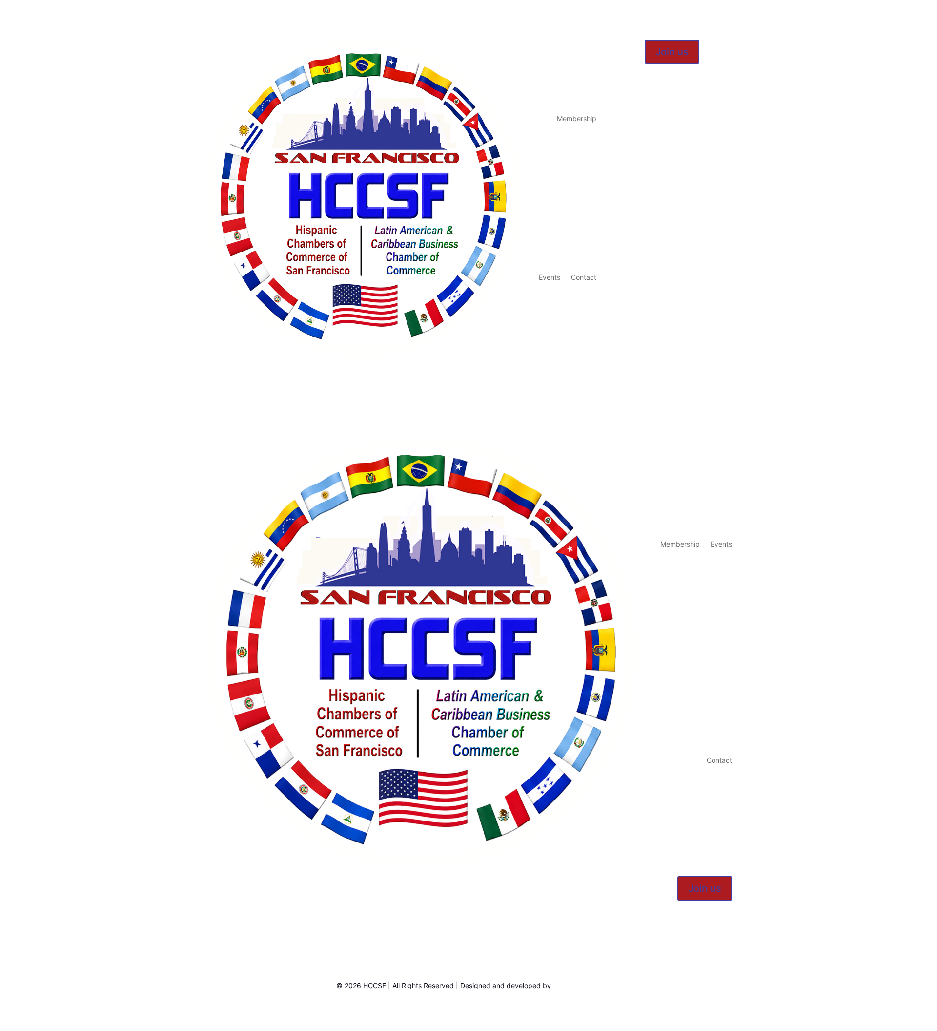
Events (549, 277)
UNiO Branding (577, 985)
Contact (583, 277)
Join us (672, 52)
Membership (576, 118)
